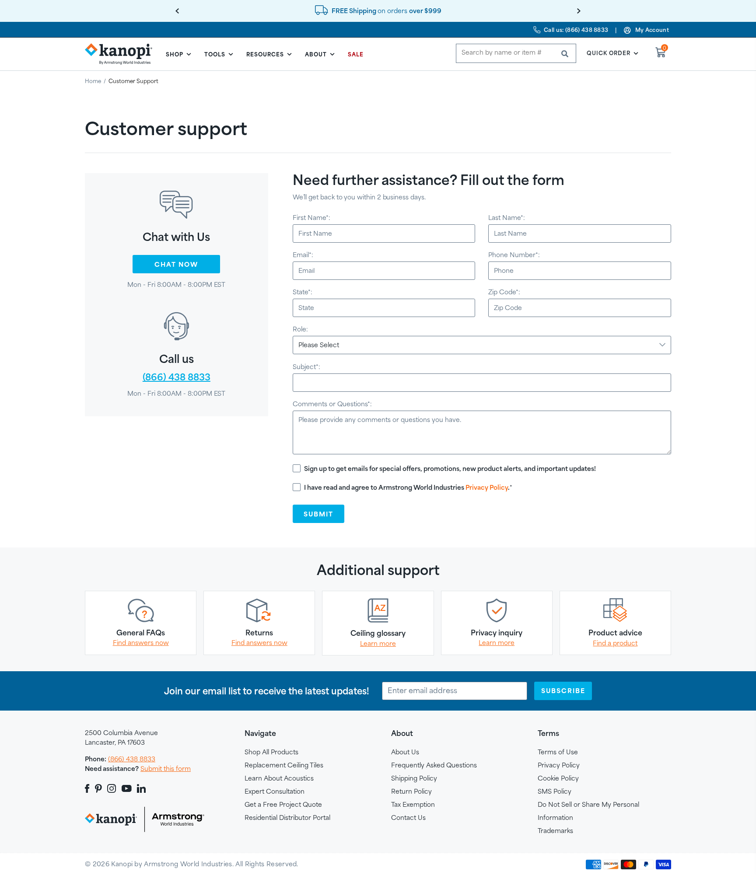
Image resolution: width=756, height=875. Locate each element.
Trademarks (555, 830)
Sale (356, 54)
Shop (174, 54)
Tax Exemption (413, 804)
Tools (214, 54)
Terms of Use (558, 752)
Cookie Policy (558, 778)
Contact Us (408, 817)
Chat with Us (176, 237)
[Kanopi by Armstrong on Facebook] (88, 788)
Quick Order (608, 53)
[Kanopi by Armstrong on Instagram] (112, 788)
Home (93, 81)
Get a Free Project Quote (283, 804)
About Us (405, 752)
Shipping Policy (414, 778)
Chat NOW (176, 264)
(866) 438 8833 (131, 758)
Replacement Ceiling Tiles (284, 765)
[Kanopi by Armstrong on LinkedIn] (141, 788)
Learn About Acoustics (279, 778)
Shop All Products (271, 752)
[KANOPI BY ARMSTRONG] (122, 53)
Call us (176, 359)
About (316, 54)
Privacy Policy (487, 487)
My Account (652, 30)
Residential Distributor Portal (287, 817)
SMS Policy (554, 791)
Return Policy (411, 791)
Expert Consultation (274, 791)
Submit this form (165, 768)
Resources (265, 54)
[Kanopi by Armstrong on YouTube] (126, 788)
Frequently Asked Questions (434, 765)
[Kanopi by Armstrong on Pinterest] (98, 788)
